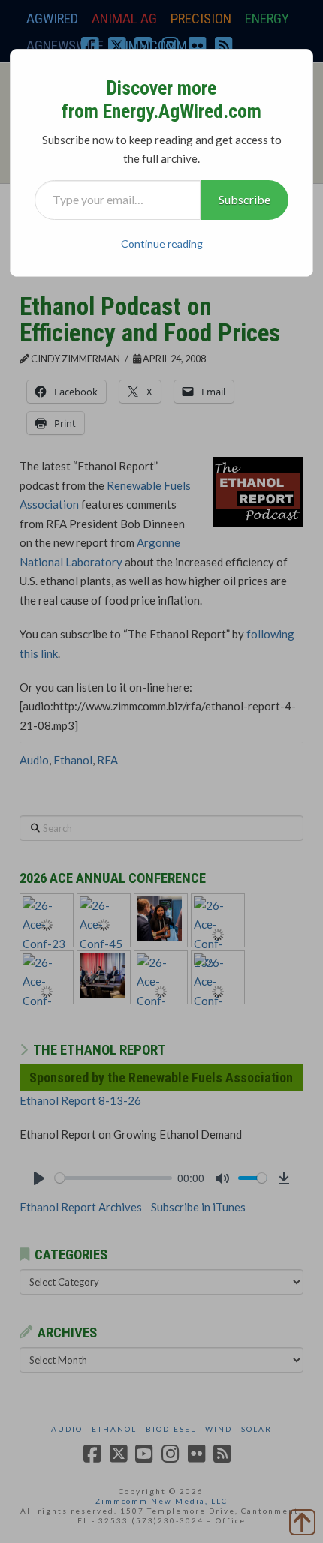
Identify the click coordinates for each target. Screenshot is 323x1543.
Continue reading (162, 243)
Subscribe (244, 199)
